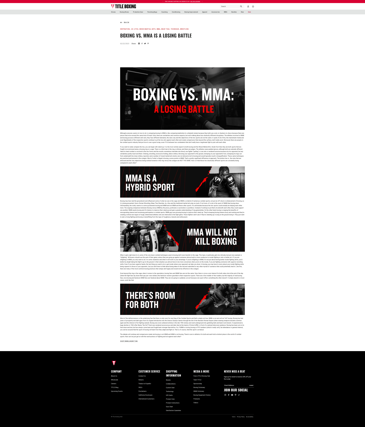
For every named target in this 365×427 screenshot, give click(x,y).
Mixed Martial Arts (148, 29)
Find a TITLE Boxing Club (201, 376)
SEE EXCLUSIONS (195, 1)
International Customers (146, 399)
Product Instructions (172, 403)
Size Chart (169, 407)
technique (175, 29)
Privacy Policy (241, 416)
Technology (170, 391)
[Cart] (253, 6)
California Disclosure (145, 395)
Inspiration (125, 29)
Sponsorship (197, 384)
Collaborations (171, 384)
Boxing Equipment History (202, 395)
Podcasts (196, 399)
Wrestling (184, 29)
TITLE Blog (114, 387)
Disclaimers (142, 391)
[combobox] (232, 6)
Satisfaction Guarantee (173, 410)
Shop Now (152, 1)
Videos (195, 403)
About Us (114, 376)
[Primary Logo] (123, 6)
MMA (158, 29)
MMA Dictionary (198, 391)
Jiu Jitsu (134, 29)
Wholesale (114, 380)
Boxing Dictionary (199, 387)
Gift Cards (169, 395)
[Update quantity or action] (163, 1)
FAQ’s (140, 387)
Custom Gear (170, 388)
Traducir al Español (144, 384)
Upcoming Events (117, 391)
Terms (233, 416)
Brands (168, 380)
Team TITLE (197, 380)
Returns (141, 380)
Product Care (170, 399)
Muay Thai (165, 29)
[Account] (248, 6)
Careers (113, 384)
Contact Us (142, 376)
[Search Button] (241, 6)
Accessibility (249, 416)
